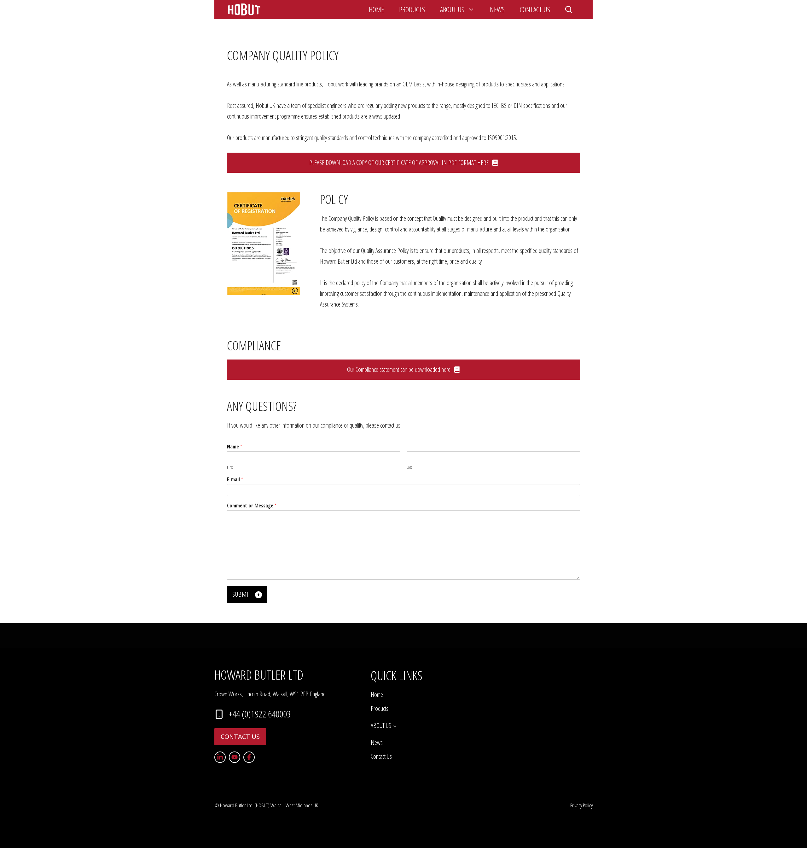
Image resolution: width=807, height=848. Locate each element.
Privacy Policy (581, 805)
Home (376, 9)
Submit (241, 594)
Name (234, 446)
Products (412, 9)
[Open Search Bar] (569, 9)
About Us (452, 9)
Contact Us (535, 9)
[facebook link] (249, 757)
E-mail (235, 479)
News (497, 9)
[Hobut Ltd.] (244, 9)
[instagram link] (220, 757)
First (230, 467)
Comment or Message (251, 505)
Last (409, 467)
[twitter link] (234, 757)
